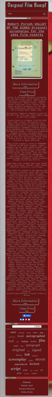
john (19, 373)
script (16, 368)
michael (26, 374)
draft (11, 341)
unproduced (20, 364)
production (35, 355)
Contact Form (27, 385)
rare (13, 332)
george (25, 370)
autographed (35, 336)
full (27, 354)
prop (41, 333)
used (16, 346)
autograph (33, 345)
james (29, 333)
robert (34, 373)
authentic (12, 337)
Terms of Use (27, 392)
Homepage (27, 382)
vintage (24, 341)
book (21, 336)
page (31, 360)
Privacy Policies (27, 389)
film (42, 340)
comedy (21, 333)
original (18, 350)
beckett (34, 364)
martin (34, 341)
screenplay (17, 359)
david (36, 370)
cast (31, 370)
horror (19, 355)
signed (36, 350)
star (41, 370)
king (21, 346)
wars (35, 332)
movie (40, 359)
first (28, 351)
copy (17, 342)
